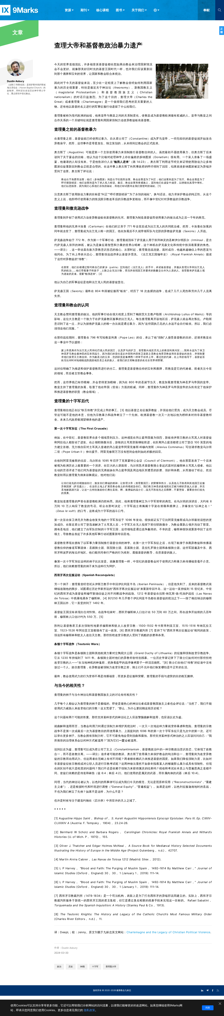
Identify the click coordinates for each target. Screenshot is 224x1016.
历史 (71, 966)
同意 (207, 1007)
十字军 (95, 966)
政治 (59, 966)
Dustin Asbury (70, 947)
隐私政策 (89, 1010)
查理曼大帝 (111, 966)
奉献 (206, 10)
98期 (82, 966)
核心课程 (102, 10)
